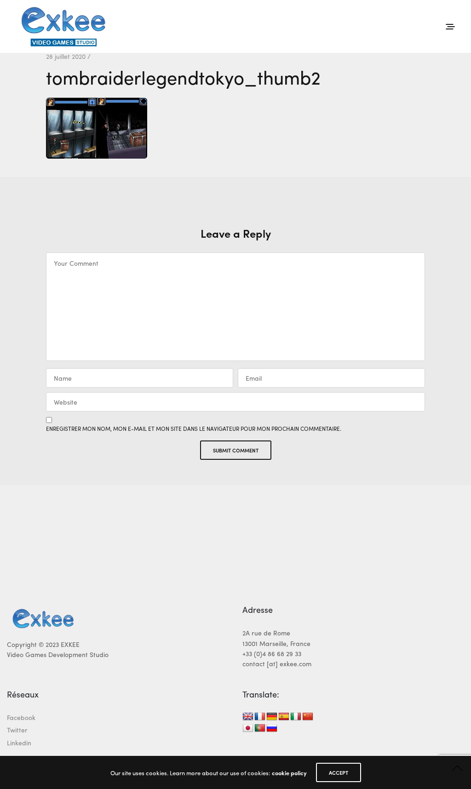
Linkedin (19, 742)
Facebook (21, 717)
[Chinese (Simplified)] (307, 716)
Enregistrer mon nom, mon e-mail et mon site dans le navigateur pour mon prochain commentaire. (193, 428)
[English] (247, 716)
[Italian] (295, 716)
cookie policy (289, 772)
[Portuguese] (259, 728)
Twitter (17, 729)
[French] (259, 716)
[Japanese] (247, 728)
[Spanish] (283, 716)
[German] (271, 716)
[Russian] (271, 728)
